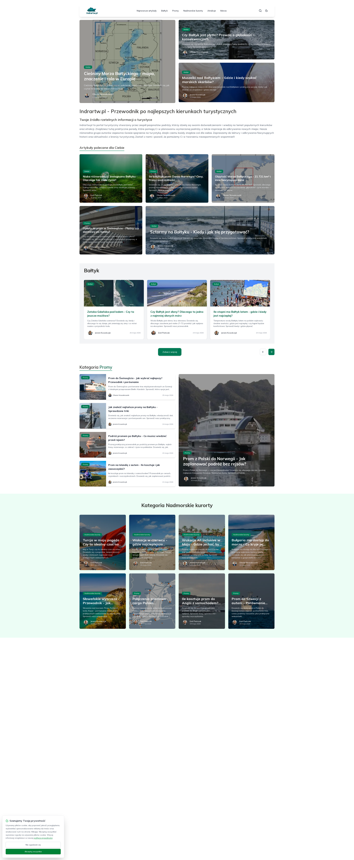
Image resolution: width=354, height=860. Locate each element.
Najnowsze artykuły (147, 10)
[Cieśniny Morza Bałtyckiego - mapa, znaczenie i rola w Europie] (127, 61)
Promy (175, 10)
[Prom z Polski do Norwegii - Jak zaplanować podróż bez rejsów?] (226, 430)
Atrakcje (211, 10)
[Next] (271, 352)
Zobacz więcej (169, 352)
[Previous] (263, 352)
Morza (223, 10)
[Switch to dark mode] (266, 10)
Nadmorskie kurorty (193, 10)
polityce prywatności (43, 838)
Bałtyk (164, 10)
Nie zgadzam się (33, 845)
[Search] (260, 10)
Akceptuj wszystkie (33, 851)
